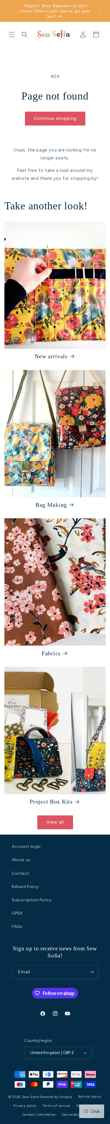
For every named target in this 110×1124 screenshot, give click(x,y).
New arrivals (51, 356)
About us (21, 859)
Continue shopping (55, 118)
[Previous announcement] (10, 10)
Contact (20, 873)
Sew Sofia (30, 1097)
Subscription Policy (31, 900)
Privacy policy (25, 1106)
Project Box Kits (51, 801)
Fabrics (51, 653)
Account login (26, 846)
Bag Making (51, 504)
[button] (11, 34)
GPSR (17, 913)
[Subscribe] (91, 972)
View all (55, 822)
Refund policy (89, 1097)
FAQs (17, 926)
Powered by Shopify (56, 1097)
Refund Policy (25, 886)
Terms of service (56, 1106)
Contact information (39, 1115)
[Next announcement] (99, 10)
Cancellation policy (78, 1115)
